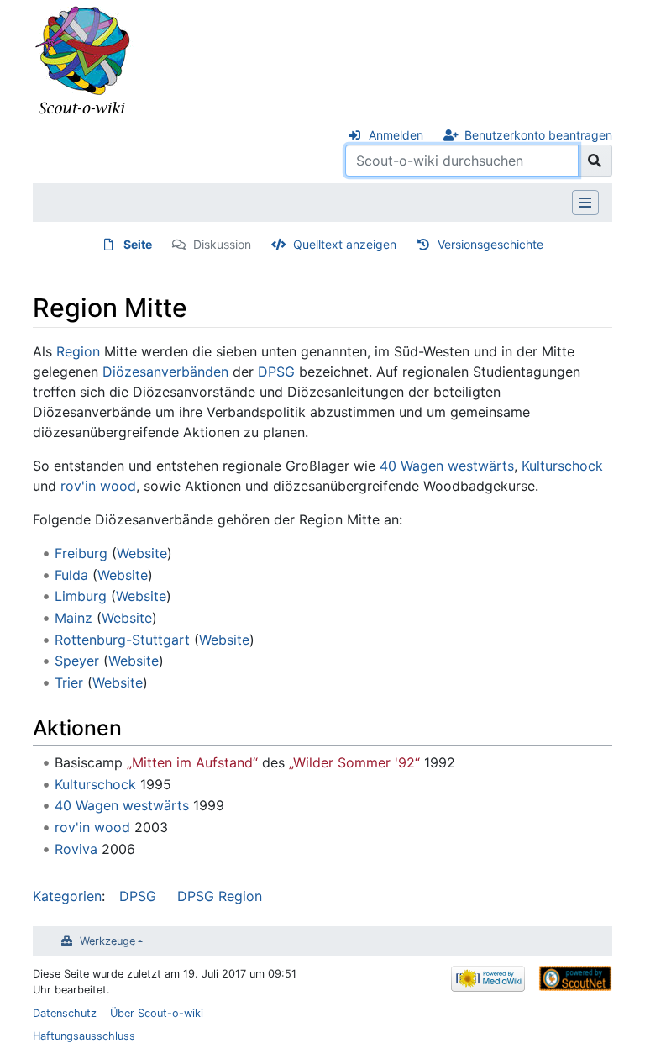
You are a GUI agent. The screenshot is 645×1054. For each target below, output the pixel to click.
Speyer (77, 660)
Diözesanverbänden (165, 371)
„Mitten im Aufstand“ (192, 762)
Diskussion (222, 244)
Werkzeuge (107, 941)
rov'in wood (98, 485)
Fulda (71, 575)
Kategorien (67, 896)
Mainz (73, 617)
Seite (137, 244)
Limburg (81, 596)
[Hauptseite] (83, 61)
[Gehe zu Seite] (595, 161)
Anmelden (396, 135)
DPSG (276, 371)
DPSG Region (219, 896)
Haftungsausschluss (84, 1036)
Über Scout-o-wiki (156, 1013)
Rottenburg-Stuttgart (122, 639)
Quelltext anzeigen (344, 244)
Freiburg (81, 553)
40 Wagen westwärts (447, 465)
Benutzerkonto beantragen (538, 135)
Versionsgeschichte (490, 244)
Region (78, 351)
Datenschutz (65, 1013)
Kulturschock (562, 465)
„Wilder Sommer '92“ (354, 762)
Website (142, 553)
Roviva (76, 849)
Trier (69, 682)
